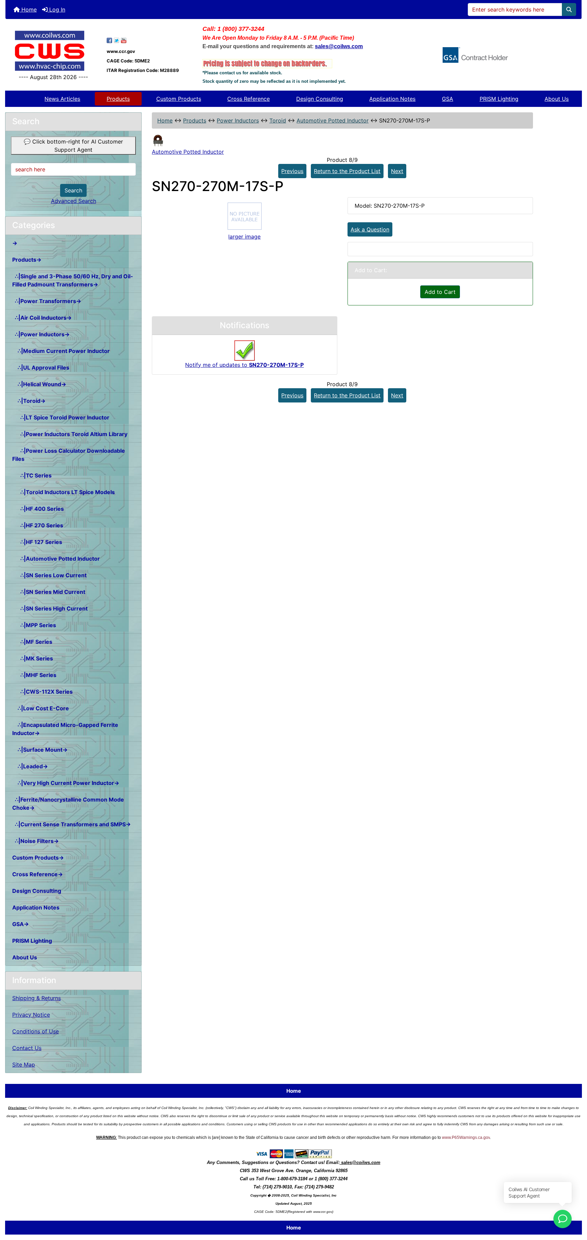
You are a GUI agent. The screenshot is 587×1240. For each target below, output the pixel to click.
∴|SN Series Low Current (49, 575)
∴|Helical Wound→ (39, 384)
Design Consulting (319, 98)
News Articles (62, 98)
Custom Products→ (38, 857)
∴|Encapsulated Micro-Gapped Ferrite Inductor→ (65, 728)
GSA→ (20, 924)
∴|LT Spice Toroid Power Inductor (60, 417)
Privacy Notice (31, 1014)
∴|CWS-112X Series (42, 691)
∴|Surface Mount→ (40, 749)
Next (397, 171)
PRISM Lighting (499, 98)
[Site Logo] (53, 51)
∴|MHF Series (34, 675)
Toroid (277, 120)
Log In (56, 9)
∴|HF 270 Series (37, 525)
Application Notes (392, 98)
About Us (557, 98)
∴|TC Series (32, 475)
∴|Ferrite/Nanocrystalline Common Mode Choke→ (68, 803)
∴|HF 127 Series (37, 542)
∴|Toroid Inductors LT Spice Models (63, 492)
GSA (447, 98)
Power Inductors (238, 120)
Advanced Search (73, 201)
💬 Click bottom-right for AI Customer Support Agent (73, 145)
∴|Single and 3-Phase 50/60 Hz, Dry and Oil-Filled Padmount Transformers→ (72, 280)
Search (73, 190)
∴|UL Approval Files (40, 367)
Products (118, 98)
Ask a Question (370, 229)
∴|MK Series (32, 658)
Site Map (23, 1064)
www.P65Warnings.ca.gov (466, 1137)
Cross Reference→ (37, 874)
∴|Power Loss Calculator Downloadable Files (68, 454)
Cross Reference (248, 98)
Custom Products (178, 98)
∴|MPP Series (34, 625)
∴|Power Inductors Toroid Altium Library (69, 434)
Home (28, 9)
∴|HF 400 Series (38, 508)
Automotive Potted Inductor (333, 120)
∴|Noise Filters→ (35, 841)
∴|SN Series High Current (50, 608)
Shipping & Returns (36, 998)
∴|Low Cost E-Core (40, 708)
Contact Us (26, 1048)
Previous (292, 171)
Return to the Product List (347, 171)
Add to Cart (440, 291)
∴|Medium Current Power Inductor (61, 350)
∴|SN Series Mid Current (48, 591)
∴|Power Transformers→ (46, 301)
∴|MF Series (32, 641)
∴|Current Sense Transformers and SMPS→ (71, 824)
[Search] (569, 9)
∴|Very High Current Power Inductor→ (65, 782)
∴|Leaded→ (30, 766)
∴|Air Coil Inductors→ (42, 317)
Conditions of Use (35, 1031)
